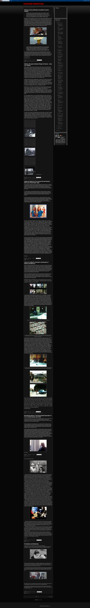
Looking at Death (60, 54)
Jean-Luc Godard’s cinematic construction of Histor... (60, 38)
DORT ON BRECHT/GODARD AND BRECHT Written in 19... (60, 77)
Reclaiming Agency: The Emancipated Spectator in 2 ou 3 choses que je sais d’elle (37, 416)
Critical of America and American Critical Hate (60, 116)
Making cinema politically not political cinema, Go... (60, 25)
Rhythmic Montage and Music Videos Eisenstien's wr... (59, 97)
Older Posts (50, 596)
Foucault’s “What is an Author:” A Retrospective (60, 93)
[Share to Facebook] (40, 60)
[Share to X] (39, 60)
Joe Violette (27, 593)
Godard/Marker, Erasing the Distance (60, 57)
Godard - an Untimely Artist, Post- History (60, 123)
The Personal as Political (60, 70)
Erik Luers (27, 259)
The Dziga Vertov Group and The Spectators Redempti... (60, 81)
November (59, 125)
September (59, 128)
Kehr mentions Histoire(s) (59, 108)
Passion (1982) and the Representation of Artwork (60, 119)
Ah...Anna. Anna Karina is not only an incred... (60, 73)
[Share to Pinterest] (41, 60)
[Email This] (37, 60)
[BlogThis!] (38, 60)
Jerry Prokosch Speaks (59, 68)
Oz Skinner (27, 541)
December (59, 22)
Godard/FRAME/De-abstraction (60, 66)
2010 (58, 130)
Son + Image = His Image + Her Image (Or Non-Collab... (60, 88)
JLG (62, 135)
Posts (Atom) (40, 599)
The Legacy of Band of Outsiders (59, 60)
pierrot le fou (32, 61)
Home (36, 596)
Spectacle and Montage (59, 85)
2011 (57, 21)
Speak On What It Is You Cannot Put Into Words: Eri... (60, 33)
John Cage (32, 178)
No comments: (33, 454)
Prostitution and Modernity (31, 544)
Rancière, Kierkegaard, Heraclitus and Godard (60, 111)
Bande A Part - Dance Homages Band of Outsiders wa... (60, 102)
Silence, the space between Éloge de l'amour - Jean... (60, 29)
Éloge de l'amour (28, 178)
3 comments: (33, 177)
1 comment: (33, 258)
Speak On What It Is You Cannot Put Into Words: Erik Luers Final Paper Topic (37, 182)
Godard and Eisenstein (59, 53)
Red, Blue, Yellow (60, 113)
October (59, 127)
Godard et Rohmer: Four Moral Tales (60, 63)
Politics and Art (36, 61)
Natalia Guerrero (28, 61)
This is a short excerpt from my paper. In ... (60, 47)
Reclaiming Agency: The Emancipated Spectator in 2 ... (60, 43)
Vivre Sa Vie (59, 90)
